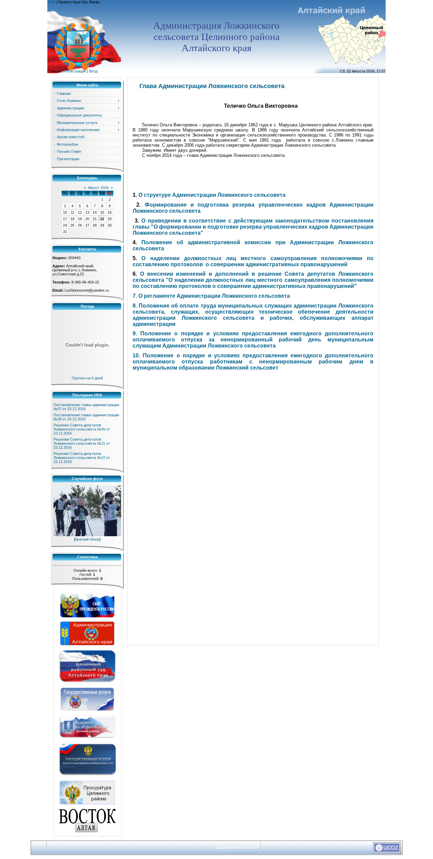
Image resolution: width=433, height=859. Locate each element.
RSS (51, 2)
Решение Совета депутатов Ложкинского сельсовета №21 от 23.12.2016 (81, 443)
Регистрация (75, 71)
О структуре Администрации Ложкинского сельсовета (212, 195)
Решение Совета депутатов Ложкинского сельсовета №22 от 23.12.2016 (81, 458)
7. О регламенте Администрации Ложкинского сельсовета (211, 296)
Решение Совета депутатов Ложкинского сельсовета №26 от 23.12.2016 (81, 429)
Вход (93, 71)
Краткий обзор (87, 539)
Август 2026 (98, 188)
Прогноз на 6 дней (87, 378)
